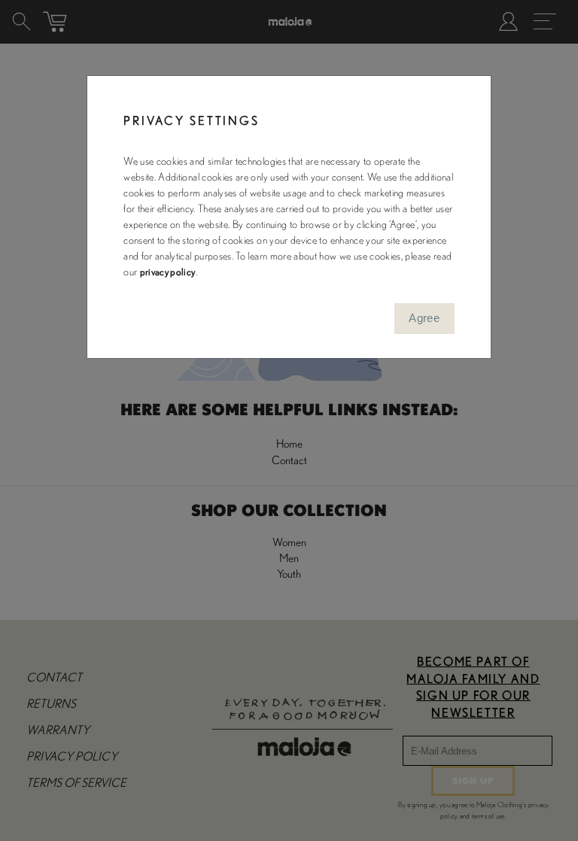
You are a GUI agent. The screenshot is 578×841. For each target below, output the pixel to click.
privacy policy (168, 272)
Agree (424, 317)
